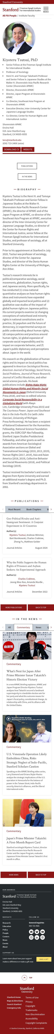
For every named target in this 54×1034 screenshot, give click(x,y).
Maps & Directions (15, 1000)
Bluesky (37, 931)
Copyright (30, 1005)
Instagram (31, 937)
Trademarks (31, 1010)
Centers (6, 936)
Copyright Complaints (36, 1022)
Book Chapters (33, 509)
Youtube (42, 931)
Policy (5, 929)
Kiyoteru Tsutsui (18, 534)
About (5, 947)
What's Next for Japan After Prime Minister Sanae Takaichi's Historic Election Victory (27, 671)
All (9, 627)
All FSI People (10, 15)
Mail (31, 931)
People (6, 933)
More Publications (14, 607)
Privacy (29, 1001)
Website (27, 149)
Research (6, 923)
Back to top (41, 607)
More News (13, 875)
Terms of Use (32, 997)
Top (30, 978)
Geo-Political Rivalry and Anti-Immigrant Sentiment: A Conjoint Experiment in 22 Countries (27, 534)
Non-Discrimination (35, 1014)
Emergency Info (14, 1007)
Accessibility (32, 1018)
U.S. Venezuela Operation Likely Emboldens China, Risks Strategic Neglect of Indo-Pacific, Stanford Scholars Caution (27, 755)
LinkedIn (37, 937)
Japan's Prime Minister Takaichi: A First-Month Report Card (27, 832)
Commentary (23, 627)
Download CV (11, 149)
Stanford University (13, 2)
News (38, 627)
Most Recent (14, 509)
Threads (42, 937)
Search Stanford (14, 1004)
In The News (27, 176)
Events (5, 943)
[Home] (22, 9)
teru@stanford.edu (12, 140)
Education (7, 926)
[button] (51, 509)
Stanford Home (14, 997)
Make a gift (43, 959)
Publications (27, 166)
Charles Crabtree (26, 578)
